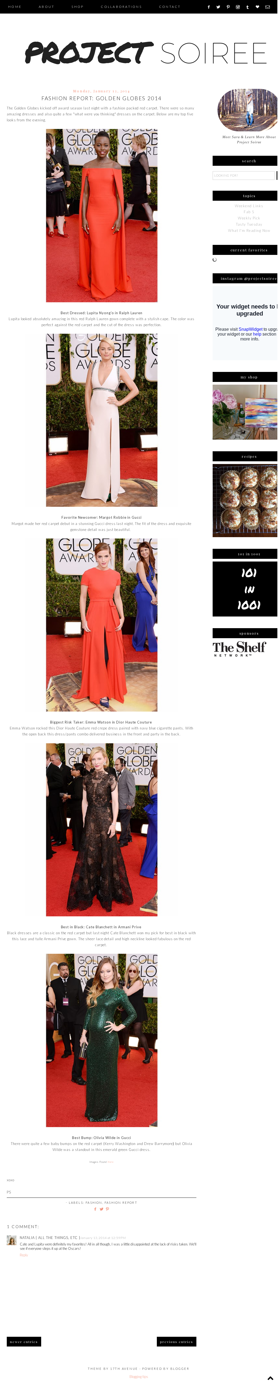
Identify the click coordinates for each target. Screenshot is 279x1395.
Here (111, 1161)
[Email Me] (269, 7)
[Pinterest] (230, 7)
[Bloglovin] (259, 7)
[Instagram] (239, 7)
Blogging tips (138, 1376)
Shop (78, 7)
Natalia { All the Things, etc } (50, 1237)
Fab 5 (249, 212)
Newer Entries (24, 1341)
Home (15, 7)
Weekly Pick (249, 218)
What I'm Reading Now (249, 230)
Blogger (180, 1368)
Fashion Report (121, 1202)
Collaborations (121, 7)
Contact (170, 7)
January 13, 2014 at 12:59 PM (103, 1238)
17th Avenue (124, 1368)
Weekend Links (249, 206)
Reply (24, 1255)
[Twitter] (220, 7)
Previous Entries (176, 1341)
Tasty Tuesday (249, 224)
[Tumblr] (249, 7)
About (46, 7)
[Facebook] (210, 7)
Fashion (94, 1202)
